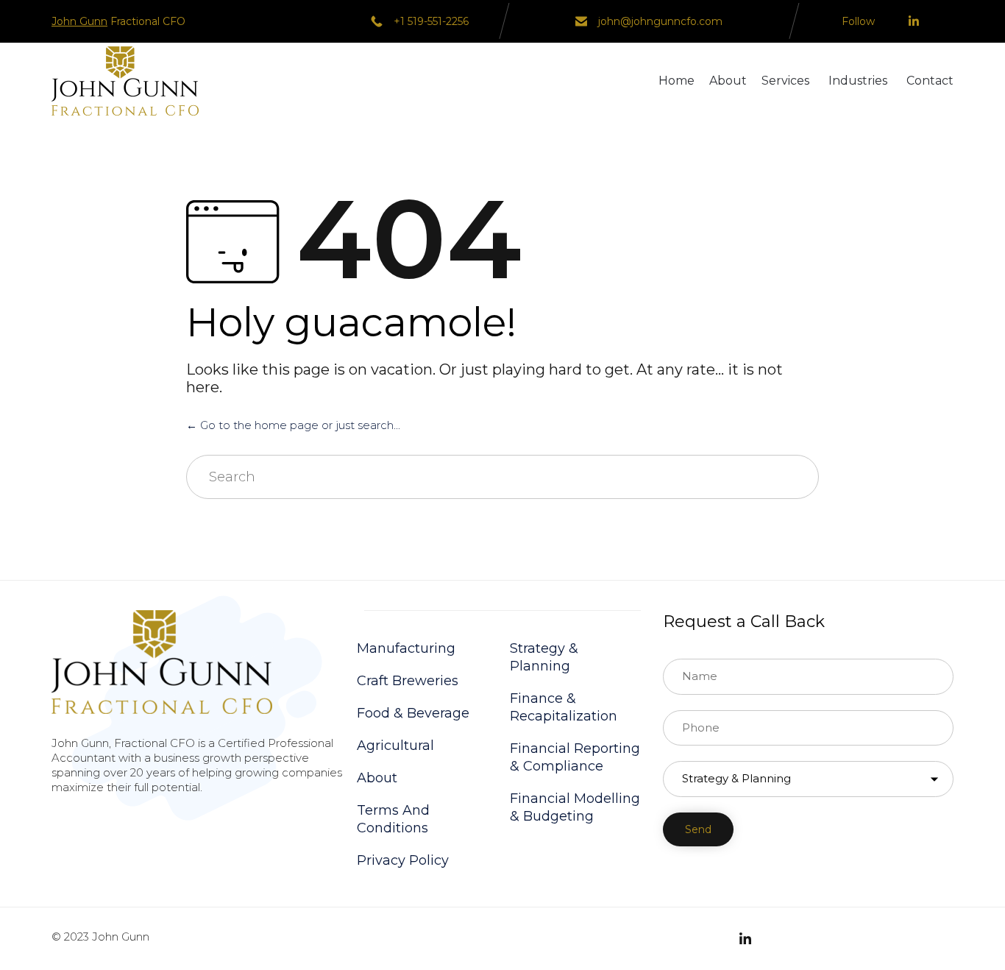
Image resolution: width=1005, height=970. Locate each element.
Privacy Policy (403, 860)
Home (676, 81)
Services (785, 81)
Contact (929, 81)
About (728, 81)
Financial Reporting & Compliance (575, 757)
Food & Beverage (413, 713)
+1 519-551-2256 (431, 21)
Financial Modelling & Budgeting (575, 807)
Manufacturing (406, 648)
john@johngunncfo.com (660, 21)
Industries (857, 81)
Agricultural (395, 745)
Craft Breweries (407, 681)
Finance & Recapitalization (563, 707)
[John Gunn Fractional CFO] (125, 81)
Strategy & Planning (544, 657)
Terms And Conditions (393, 819)
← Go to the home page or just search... (293, 425)
